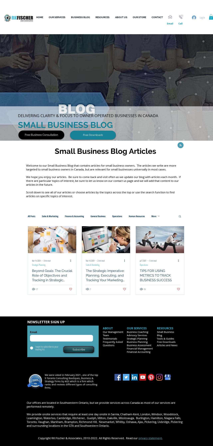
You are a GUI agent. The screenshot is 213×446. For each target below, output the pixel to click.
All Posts (31, 216)
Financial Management (140, 348)
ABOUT (108, 328)
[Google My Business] (167, 377)
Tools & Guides (165, 338)
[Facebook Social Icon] (117, 377)
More (153, 216)
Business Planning (137, 342)
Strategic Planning (38, 264)
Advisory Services (137, 335)
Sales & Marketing (50, 216)
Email (33, 332)
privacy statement (150, 438)
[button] (103, 17)
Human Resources (137, 216)
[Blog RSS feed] (181, 145)
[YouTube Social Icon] (142, 377)
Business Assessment (139, 345)
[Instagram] (159, 377)
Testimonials (110, 338)
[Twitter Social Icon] (126, 377)
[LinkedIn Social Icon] (134, 377)
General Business (98, 216)
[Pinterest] (151, 377)
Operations (117, 216)
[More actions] (72, 261)
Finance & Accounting (74, 216)
